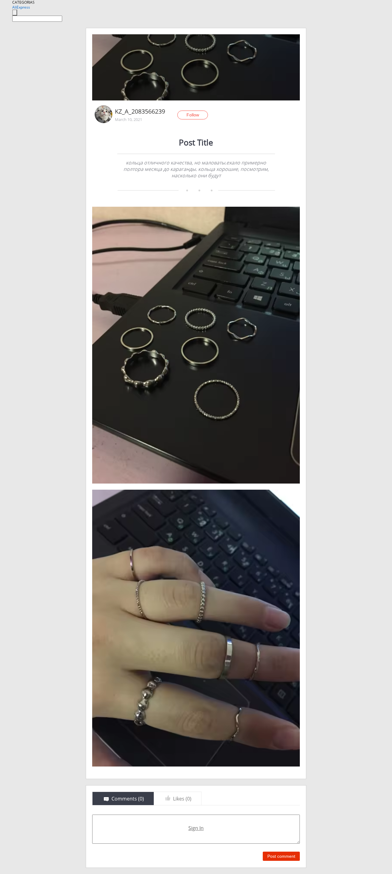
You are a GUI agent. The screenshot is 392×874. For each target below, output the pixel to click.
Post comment (281, 856)
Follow (193, 114)
